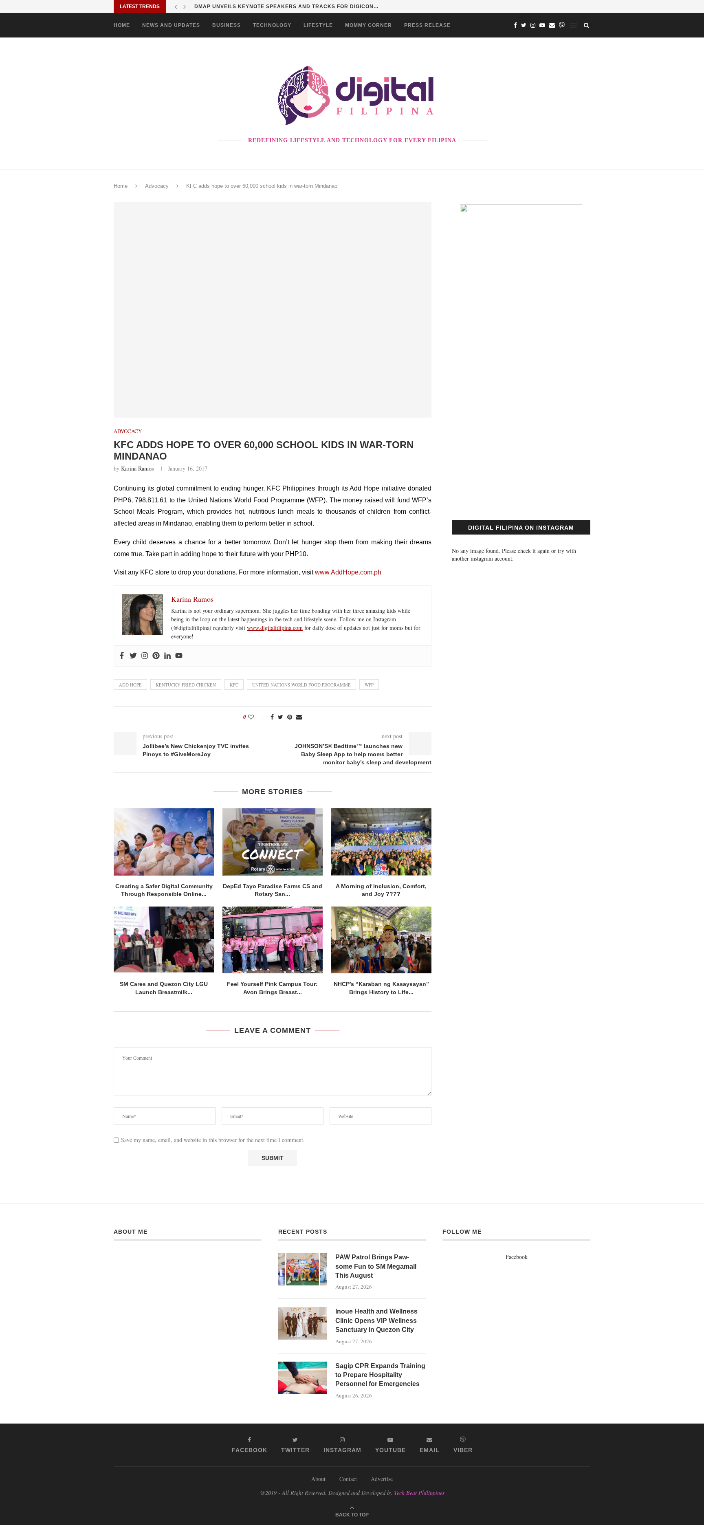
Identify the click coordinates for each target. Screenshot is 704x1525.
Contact (348, 1479)
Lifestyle (318, 25)
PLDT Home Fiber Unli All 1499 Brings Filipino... (266, 6)
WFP (369, 685)
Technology (272, 25)
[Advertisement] (521, 429)
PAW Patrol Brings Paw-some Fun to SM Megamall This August (375, 1266)
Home (122, 25)
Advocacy (157, 186)
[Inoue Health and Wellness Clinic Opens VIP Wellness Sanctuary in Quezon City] (302, 1323)
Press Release (427, 25)
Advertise (382, 1479)
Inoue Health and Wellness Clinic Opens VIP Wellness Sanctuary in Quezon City (376, 1320)
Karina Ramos (137, 468)
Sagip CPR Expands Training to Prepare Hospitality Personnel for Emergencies (380, 1375)
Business (226, 25)
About (318, 1479)
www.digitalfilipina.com (275, 628)
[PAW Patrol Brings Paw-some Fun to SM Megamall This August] (302, 1269)
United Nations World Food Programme (301, 685)
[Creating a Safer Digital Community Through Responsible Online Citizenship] (164, 841)
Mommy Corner (368, 25)
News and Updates (171, 25)
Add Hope (130, 685)
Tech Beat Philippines (419, 1492)
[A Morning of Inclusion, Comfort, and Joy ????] (381, 841)
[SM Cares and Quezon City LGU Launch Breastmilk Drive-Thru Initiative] (164, 940)
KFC (234, 685)
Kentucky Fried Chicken (186, 685)
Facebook (517, 1257)
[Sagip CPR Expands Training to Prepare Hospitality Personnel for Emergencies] (302, 1378)
